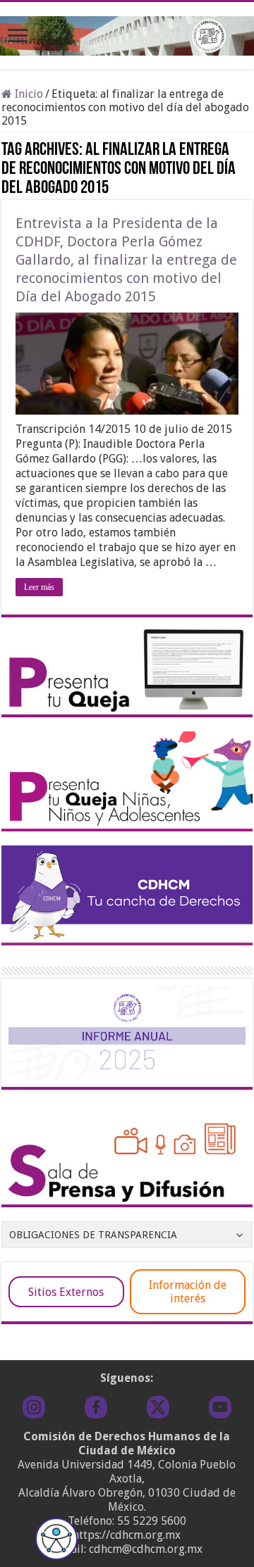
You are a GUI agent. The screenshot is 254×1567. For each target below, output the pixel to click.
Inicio (27, 94)
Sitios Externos (66, 1292)
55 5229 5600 (151, 1521)
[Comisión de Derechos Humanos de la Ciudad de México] (127, 33)
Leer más (39, 587)
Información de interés (187, 1291)
